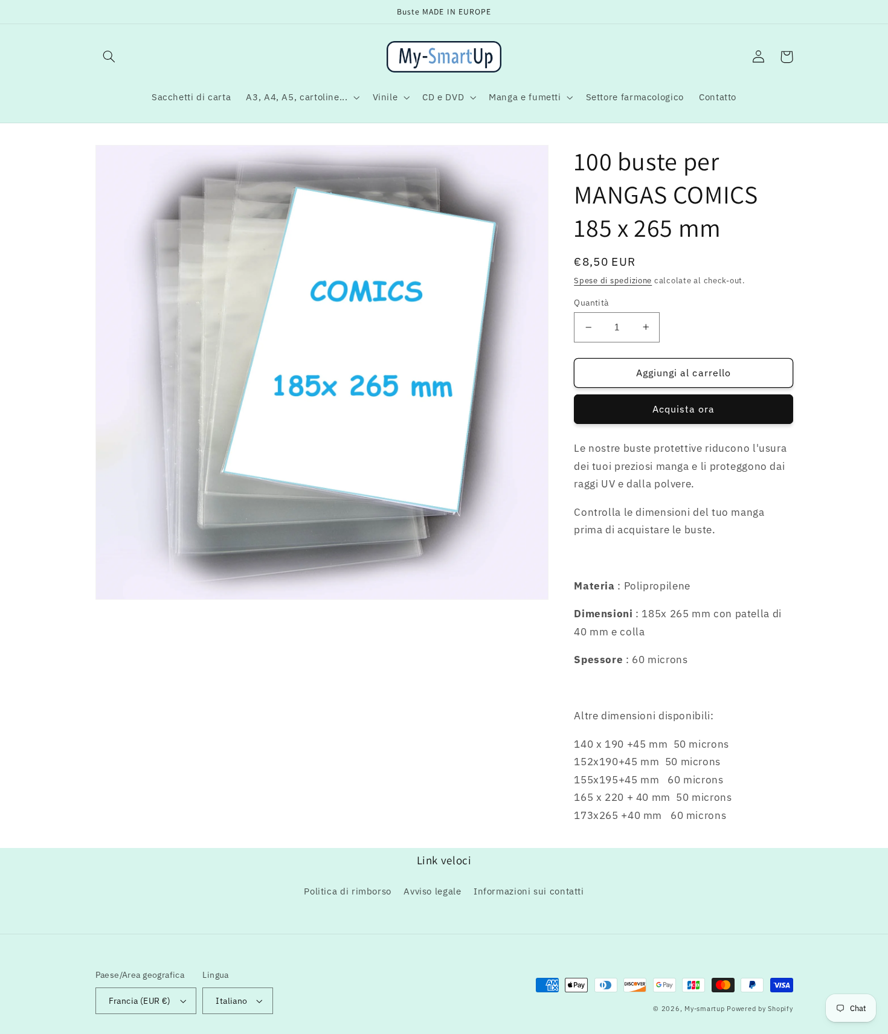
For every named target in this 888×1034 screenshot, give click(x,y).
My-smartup (704, 1008)
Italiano (231, 1000)
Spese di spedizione (613, 280)
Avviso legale (432, 891)
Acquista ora (683, 409)
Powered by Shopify (760, 1008)
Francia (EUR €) (140, 1000)
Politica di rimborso (347, 891)
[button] (109, 57)
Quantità (591, 302)
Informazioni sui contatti (529, 891)
